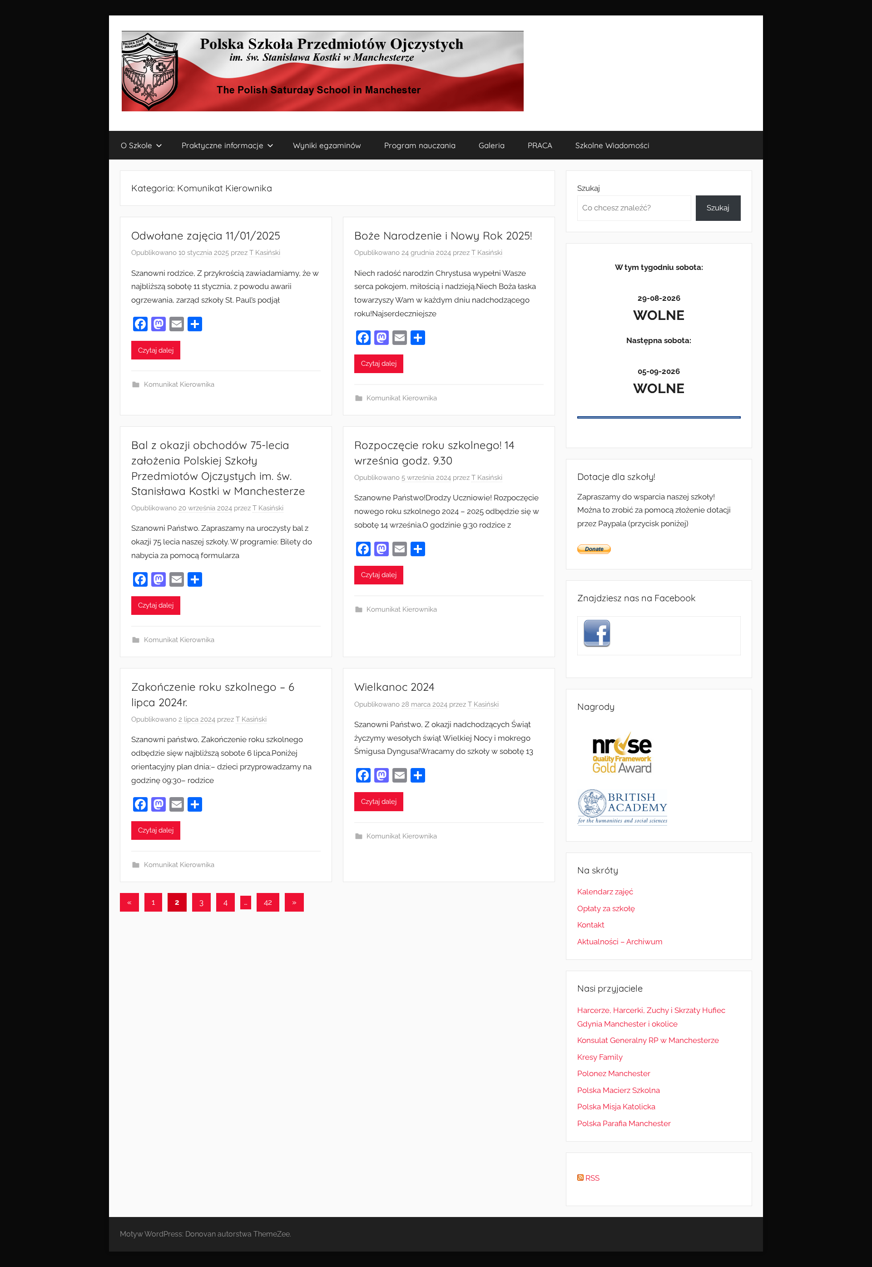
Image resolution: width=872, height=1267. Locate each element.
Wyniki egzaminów (327, 145)
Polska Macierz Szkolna (618, 1090)
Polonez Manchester (613, 1073)
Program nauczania (420, 145)
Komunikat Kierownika (179, 384)
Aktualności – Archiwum (620, 941)
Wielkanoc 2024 (394, 686)
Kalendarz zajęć (605, 891)
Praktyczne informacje (222, 145)
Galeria (492, 145)
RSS (592, 1177)
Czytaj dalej (155, 350)
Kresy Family (600, 1057)
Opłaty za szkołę (606, 908)
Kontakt (590, 924)
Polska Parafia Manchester (624, 1123)
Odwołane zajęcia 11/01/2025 (205, 235)
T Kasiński (264, 253)
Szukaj (588, 188)
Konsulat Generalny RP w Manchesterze (648, 1040)
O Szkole (136, 145)
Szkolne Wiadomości (612, 145)
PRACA (540, 145)
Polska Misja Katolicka (616, 1106)
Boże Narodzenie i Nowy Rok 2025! (443, 235)
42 (268, 902)
